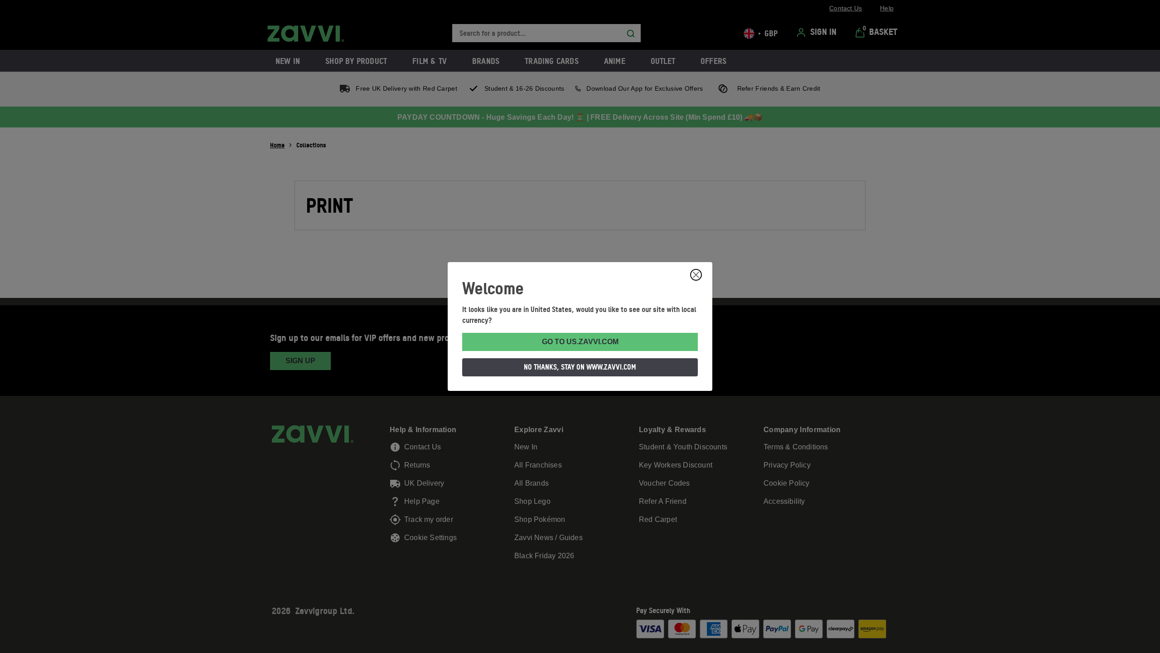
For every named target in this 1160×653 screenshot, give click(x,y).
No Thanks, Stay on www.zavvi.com (580, 366)
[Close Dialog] (696, 274)
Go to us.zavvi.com (580, 342)
